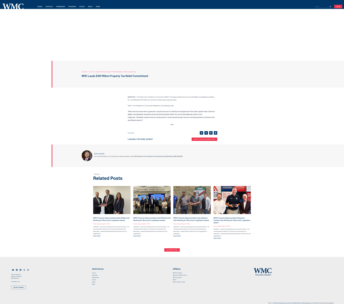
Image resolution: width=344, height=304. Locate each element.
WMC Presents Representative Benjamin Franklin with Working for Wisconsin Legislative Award (231, 220)
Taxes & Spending (129, 72)
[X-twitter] (24, 270)
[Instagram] (28, 270)
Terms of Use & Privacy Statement (326, 303)
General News (100, 72)
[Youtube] (13, 270)
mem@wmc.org (15, 281)
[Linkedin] (17, 270)
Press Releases (116, 72)
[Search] (330, 6)
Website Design (305, 303)
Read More (97, 236)
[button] (201, 133)
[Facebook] (20, 270)
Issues (108, 72)
